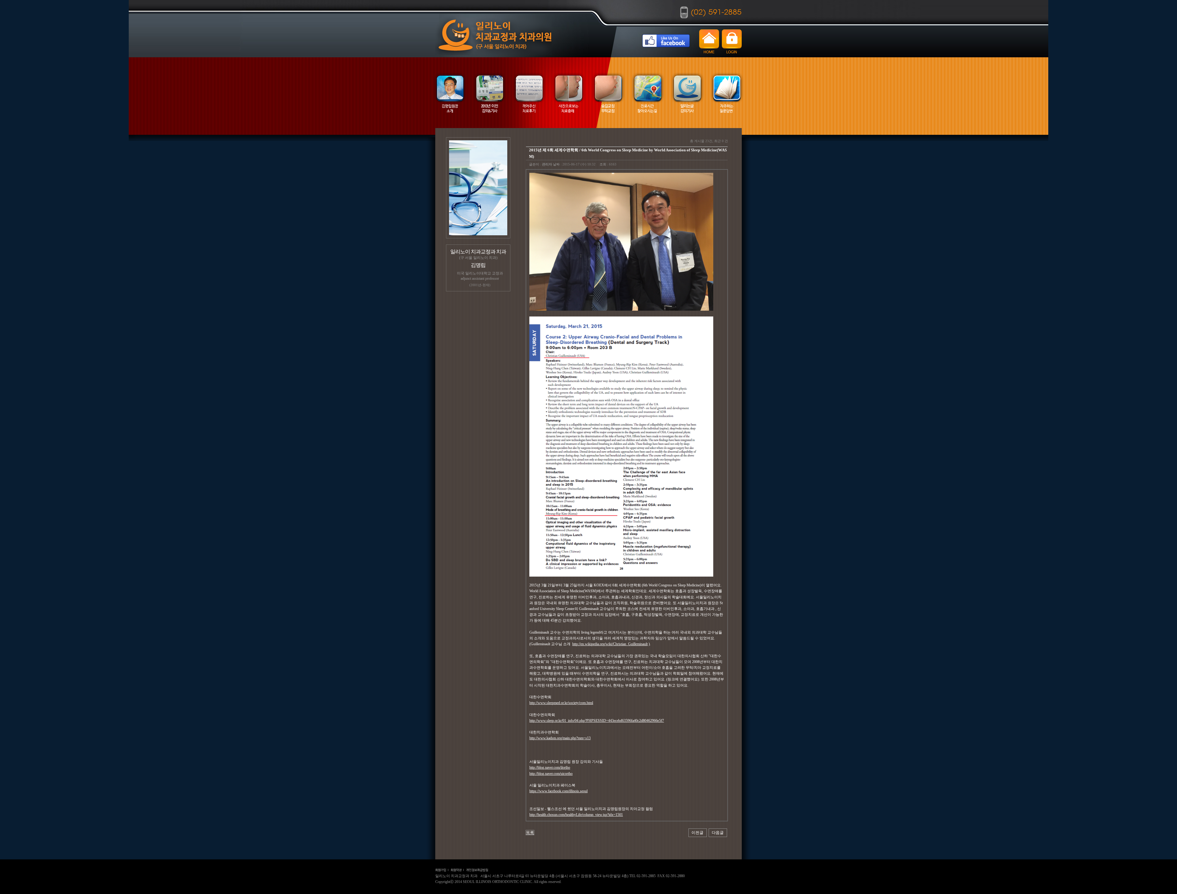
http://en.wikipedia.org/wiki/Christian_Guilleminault (610, 644)
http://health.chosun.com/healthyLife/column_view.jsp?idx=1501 (576, 815)
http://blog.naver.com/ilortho (549, 767)
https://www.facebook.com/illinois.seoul (558, 791)
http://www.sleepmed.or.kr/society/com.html (561, 703)
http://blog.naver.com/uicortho (551, 773)
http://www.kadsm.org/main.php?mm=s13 (560, 738)
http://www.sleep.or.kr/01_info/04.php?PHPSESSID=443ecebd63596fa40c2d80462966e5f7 (596, 720)
